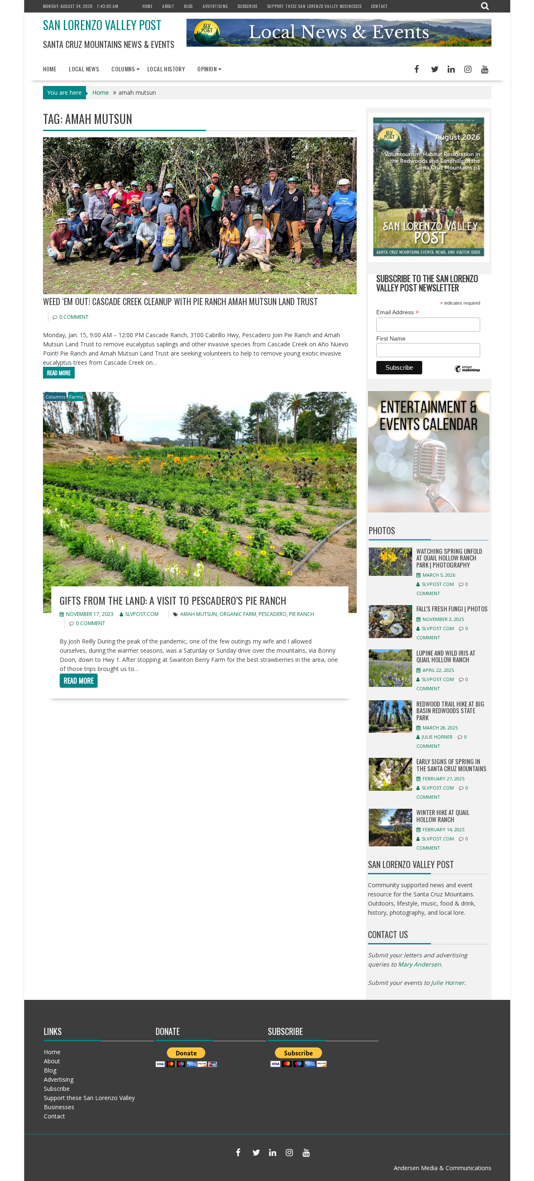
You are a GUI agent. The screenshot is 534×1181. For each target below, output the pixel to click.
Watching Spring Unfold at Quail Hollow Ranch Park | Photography (449, 557)
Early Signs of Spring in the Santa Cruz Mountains (451, 765)
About (168, 6)
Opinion (207, 68)
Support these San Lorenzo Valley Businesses (314, 6)
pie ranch (301, 614)
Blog (188, 6)
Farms (76, 397)
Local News (84, 68)
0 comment (73, 316)
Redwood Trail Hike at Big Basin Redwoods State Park (450, 710)
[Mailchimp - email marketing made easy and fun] (467, 375)
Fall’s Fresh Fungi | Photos (452, 608)
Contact (379, 6)
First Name (391, 338)
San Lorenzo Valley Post (102, 24)
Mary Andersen (419, 964)
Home (147, 6)
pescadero (273, 614)
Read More (59, 372)
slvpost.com (142, 614)
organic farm (237, 614)
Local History (166, 68)
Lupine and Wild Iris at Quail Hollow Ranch (446, 656)
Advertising (215, 6)
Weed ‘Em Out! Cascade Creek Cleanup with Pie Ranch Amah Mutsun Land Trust (180, 301)
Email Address (397, 312)
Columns (123, 68)
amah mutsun (198, 614)
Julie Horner (437, 737)
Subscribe (248, 6)
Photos (382, 530)
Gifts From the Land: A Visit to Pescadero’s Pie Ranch (173, 600)
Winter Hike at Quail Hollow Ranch (442, 816)
